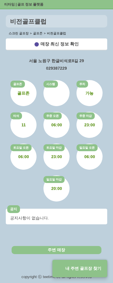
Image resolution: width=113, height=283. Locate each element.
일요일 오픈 (87, 147)
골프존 (17, 84)
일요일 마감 (54, 179)
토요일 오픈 (21, 147)
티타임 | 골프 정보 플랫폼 (23, 4)
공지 (13, 209)
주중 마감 (85, 115)
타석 (16, 115)
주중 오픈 (52, 115)
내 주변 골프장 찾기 (83, 268)
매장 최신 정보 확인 (60, 43)
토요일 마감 (54, 147)
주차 (82, 84)
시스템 (50, 84)
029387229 (56, 68)
